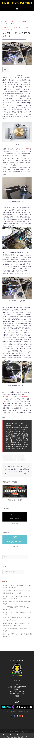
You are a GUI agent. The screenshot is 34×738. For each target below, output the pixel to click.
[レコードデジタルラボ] (17, 3)
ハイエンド (19, 456)
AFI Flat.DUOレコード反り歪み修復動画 (14, 612)
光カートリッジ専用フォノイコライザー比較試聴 (17, 634)
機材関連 (19, 27)
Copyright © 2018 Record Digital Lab (17, 732)
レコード (21, 459)
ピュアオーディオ (9, 459)
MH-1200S (26, 149)
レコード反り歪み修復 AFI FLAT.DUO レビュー (16, 607)
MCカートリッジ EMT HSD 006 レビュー (15, 601)
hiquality (9, 27)
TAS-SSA (22, 172)
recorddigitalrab (21, 39)
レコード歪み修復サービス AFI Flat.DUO (14, 628)
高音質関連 (10, 29)
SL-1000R (23, 77)
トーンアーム (8, 456)
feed (5, 581)
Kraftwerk (5, 396)
